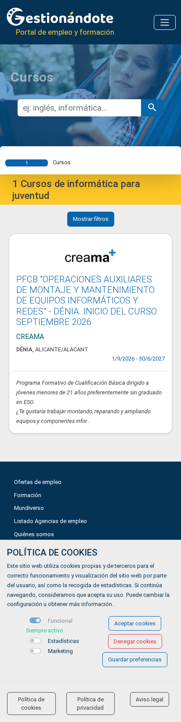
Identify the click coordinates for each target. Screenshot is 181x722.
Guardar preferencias (135, 659)
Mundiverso (29, 508)
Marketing (60, 651)
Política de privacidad (90, 703)
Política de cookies (31, 703)
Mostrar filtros (91, 219)
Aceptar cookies (135, 623)
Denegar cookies (135, 641)
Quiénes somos (34, 534)
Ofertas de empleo (38, 482)
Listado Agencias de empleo (50, 521)
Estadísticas (63, 641)
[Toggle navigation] (165, 22)
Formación (27, 495)
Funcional (60, 620)
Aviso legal (149, 699)
